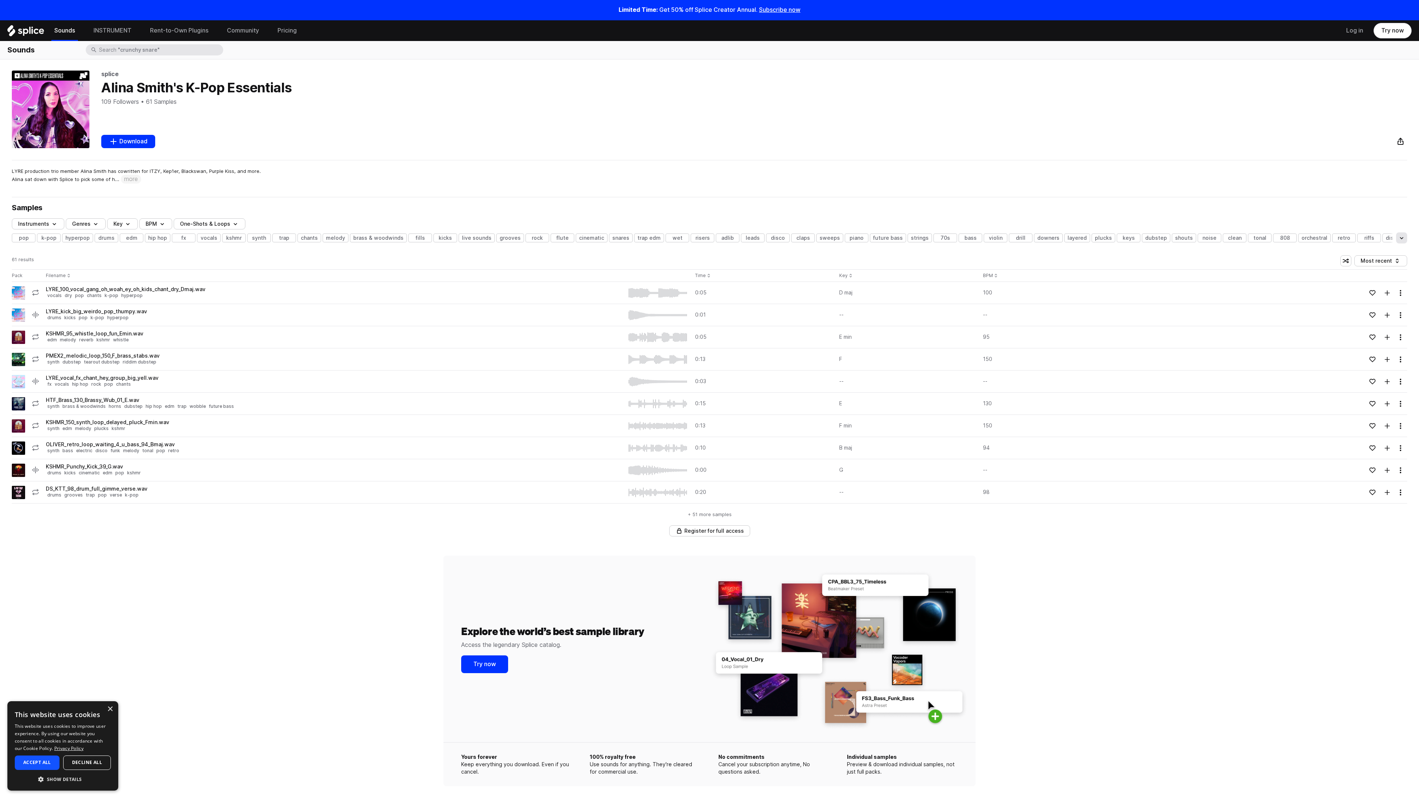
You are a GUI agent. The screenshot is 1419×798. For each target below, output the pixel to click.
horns (115, 406)
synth (259, 238)
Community (243, 30)
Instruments (33, 224)
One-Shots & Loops (205, 224)
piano (857, 238)
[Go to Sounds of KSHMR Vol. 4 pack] (18, 337)
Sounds (64, 30)
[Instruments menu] (137, 30)
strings (920, 238)
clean (1235, 238)
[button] (63, 779)
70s (945, 238)
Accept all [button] (37, 762)
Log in (1354, 30)
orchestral (1314, 238)
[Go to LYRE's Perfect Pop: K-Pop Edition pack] (18, 293)
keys (1129, 238)
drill (1020, 238)
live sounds (476, 238)
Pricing (287, 30)
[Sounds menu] (80, 30)
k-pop (49, 238)
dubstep (1156, 238)
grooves (510, 238)
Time (703, 276)
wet (678, 238)
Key (846, 276)
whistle (121, 339)
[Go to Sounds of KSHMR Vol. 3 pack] (18, 470)
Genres (81, 224)
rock (537, 238)
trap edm (649, 238)
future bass (888, 238)
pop (24, 238)
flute (563, 238)
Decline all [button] (87, 762)
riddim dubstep (139, 362)
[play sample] (658, 293)
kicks (445, 238)
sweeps (830, 238)
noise (1209, 238)
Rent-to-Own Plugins (179, 30)
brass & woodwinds (378, 238)
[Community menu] (264, 30)
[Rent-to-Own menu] (214, 30)
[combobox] (160, 50)
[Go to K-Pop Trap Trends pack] (18, 492)
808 (1285, 238)
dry (68, 295)
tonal (1259, 238)
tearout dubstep (102, 362)
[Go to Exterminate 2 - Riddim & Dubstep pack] (18, 359)
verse (116, 495)
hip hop (157, 238)
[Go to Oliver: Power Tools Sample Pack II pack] (18, 448)
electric (84, 450)
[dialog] (62, 746)
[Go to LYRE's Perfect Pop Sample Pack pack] (18, 381)
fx (183, 238)
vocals (209, 238)
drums (106, 238)
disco (778, 238)
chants (309, 238)
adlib (727, 238)
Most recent (1380, 262)
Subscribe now (779, 9)
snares (620, 238)
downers (1048, 238)
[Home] (25, 32)
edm (131, 238)
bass (970, 238)
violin (996, 238)
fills (420, 238)
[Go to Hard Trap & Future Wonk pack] (18, 403)
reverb (86, 339)
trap (284, 238)
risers (702, 238)
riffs (1369, 238)
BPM (151, 224)
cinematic (591, 238)
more (131, 179)
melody (335, 238)
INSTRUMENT (112, 30)
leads (753, 238)
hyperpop (77, 238)
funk (115, 450)
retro (1344, 238)
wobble (198, 406)
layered (1077, 238)
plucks (1103, 238)
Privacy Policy (69, 748)
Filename (56, 276)
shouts (1184, 238)
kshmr (234, 238)
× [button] (110, 709)
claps (803, 238)
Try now (1392, 30)
